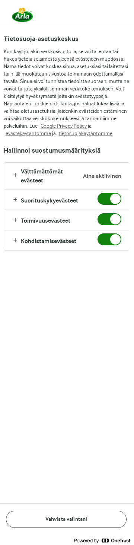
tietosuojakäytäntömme (85, 133)
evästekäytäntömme (28, 133)
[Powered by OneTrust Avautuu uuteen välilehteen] (102, 540)
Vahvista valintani (66, 519)
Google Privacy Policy (64, 126)
